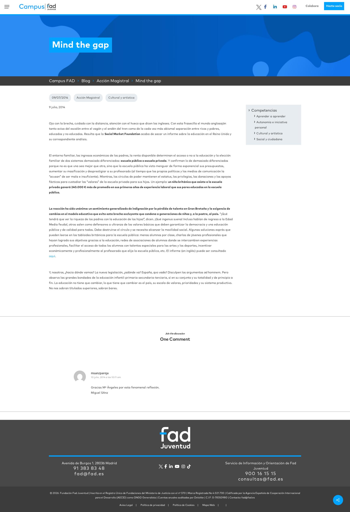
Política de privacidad (153, 505)
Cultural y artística (121, 97)
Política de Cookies (183, 505)
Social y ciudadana (269, 139)
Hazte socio (334, 6)
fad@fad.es (89, 474)
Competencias (264, 110)
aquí (52, 256)
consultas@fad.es (260, 479)
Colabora (312, 6)
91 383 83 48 (89, 468)
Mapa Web (208, 505)
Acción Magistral (88, 97)
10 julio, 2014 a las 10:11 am (106, 377)
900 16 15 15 (260, 474)
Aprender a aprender (271, 116)
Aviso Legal (126, 505)
